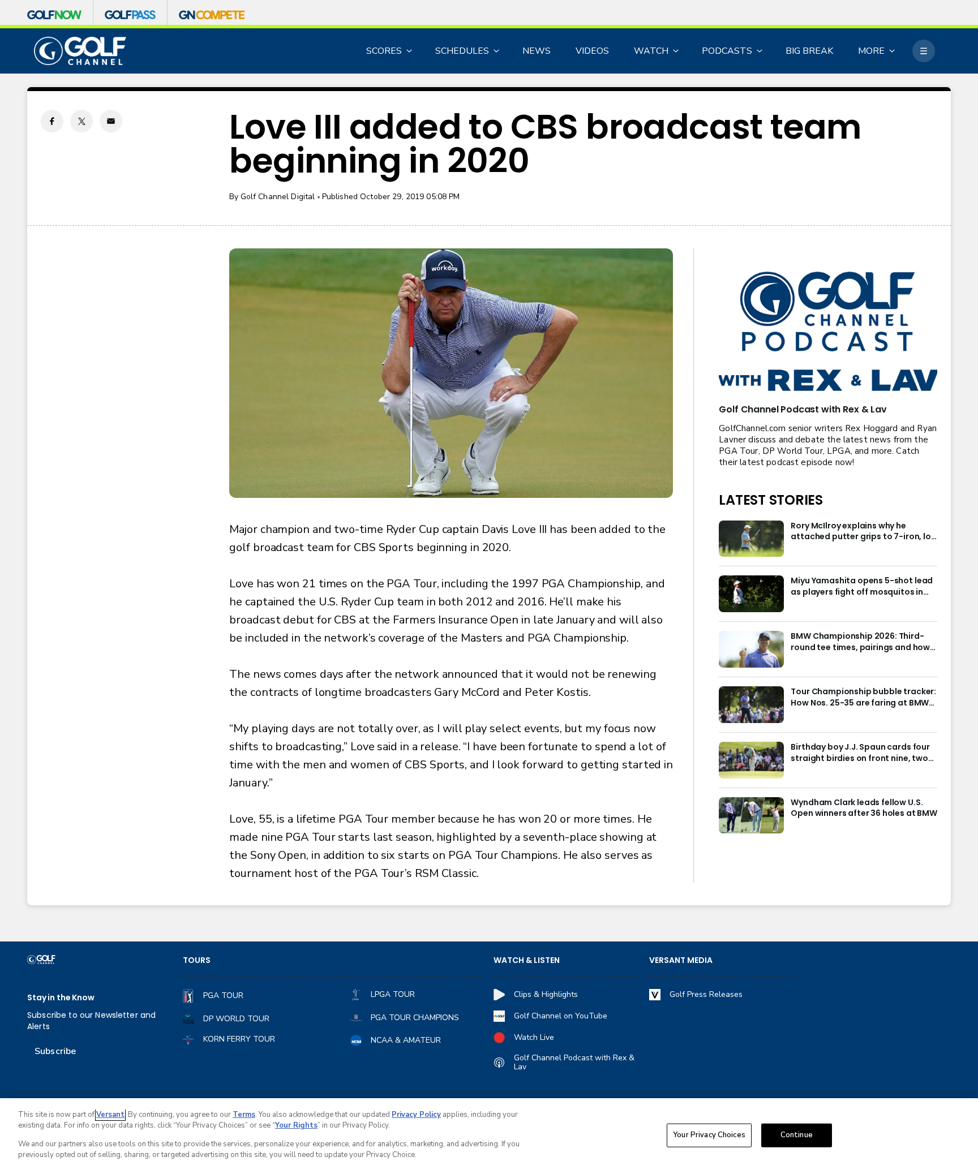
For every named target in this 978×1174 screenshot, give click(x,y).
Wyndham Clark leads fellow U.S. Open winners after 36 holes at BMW (864, 808)
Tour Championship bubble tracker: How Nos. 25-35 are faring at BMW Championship (863, 697)
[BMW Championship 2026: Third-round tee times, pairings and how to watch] (751, 649)
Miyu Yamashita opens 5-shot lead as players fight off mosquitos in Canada (862, 586)
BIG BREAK (809, 51)
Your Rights (296, 1125)
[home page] (80, 51)
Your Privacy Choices (709, 1135)
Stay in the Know (61, 997)
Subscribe (55, 1051)
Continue (796, 1135)
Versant (110, 1115)
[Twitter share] (81, 121)
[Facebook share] (52, 121)
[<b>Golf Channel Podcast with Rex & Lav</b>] (828, 332)
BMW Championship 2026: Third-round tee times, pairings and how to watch (860, 642)
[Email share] (111, 121)
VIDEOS (592, 51)
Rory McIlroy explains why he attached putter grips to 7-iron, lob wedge (863, 532)
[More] (923, 51)
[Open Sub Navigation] (409, 51)
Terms (244, 1115)
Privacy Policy (416, 1115)
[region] (489, 1136)
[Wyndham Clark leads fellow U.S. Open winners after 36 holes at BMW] (751, 815)
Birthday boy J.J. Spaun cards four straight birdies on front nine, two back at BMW (860, 753)
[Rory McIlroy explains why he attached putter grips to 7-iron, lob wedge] (751, 539)
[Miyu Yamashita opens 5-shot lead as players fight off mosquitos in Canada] (751, 593)
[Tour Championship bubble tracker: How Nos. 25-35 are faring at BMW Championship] (751, 704)
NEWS (536, 51)
